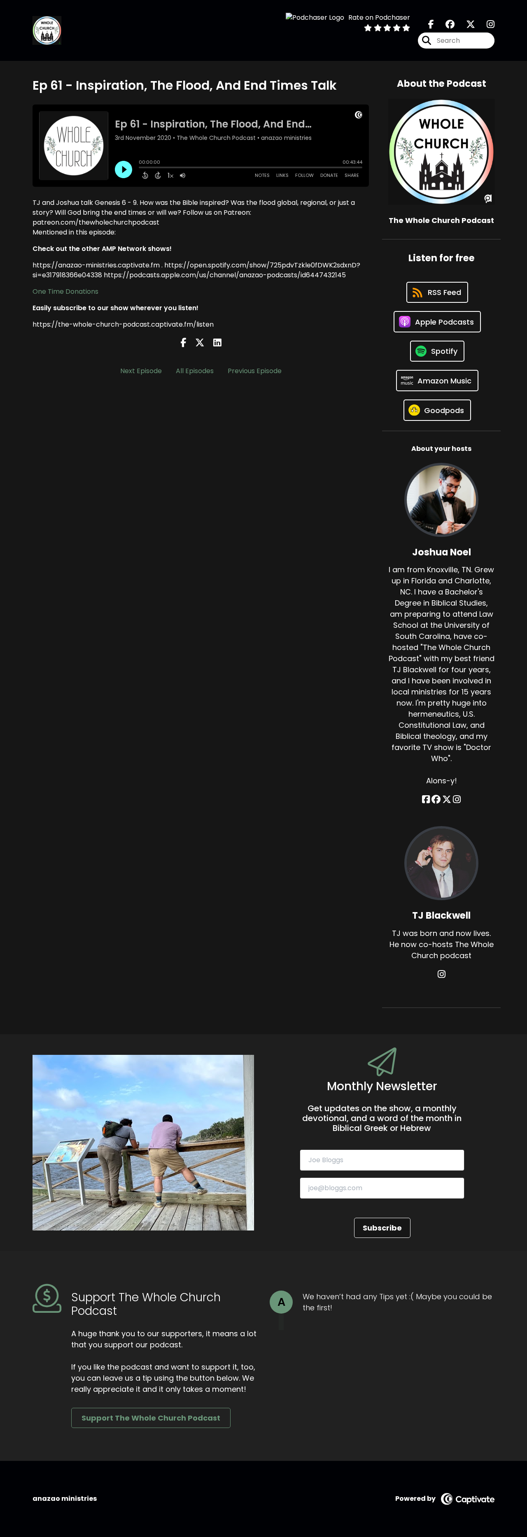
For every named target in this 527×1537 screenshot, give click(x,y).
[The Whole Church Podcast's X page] (465, 24)
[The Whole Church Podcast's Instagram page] (485, 24)
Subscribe (382, 1228)
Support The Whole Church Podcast (151, 1418)
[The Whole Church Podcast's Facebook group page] (445, 24)
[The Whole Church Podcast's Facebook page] (431, 24)
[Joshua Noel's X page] (446, 799)
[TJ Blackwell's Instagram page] (441, 974)
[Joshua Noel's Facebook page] (426, 799)
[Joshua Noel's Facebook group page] (436, 799)
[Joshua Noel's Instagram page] (457, 799)
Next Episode (141, 371)
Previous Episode (255, 371)
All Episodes (195, 371)
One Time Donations (65, 291)
